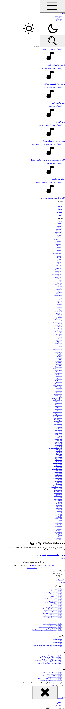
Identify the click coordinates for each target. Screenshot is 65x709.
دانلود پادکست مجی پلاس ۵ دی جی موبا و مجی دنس (48, 660)
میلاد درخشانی (58, 518)
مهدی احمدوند (58, 503)
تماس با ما (59, 20)
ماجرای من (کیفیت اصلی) (48, 160)
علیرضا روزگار (58, 413)
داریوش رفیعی (58, 328)
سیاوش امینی (58, 373)
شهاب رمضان (58, 392)
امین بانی (59, 275)
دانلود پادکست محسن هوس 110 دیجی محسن (50, 663)
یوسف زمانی (58, 539)
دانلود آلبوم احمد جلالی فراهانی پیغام (52, 624)
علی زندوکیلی (58, 403)
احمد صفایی (59, 251)
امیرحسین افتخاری (57, 274)
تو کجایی (56, 65)
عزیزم (60, 122)
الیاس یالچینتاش (57, 257)
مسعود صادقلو (58, 496)
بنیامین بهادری (58, 289)
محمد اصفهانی (58, 476)
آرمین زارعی (58, 233)
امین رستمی (58, 277)
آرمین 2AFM (58, 232)
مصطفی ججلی (58, 499)
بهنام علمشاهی (58, 295)
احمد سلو (59, 250)
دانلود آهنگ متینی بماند (56, 605)
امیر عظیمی (58, 271)
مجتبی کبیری (58, 458)
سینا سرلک (59, 382)
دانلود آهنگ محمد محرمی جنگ (54, 607)
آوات (60, 238)
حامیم (60, 316)
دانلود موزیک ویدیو (57, 639)
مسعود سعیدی (58, 493)
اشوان (60, 254)
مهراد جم (59, 511)
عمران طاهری (58, 421)
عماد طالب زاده (58, 419)
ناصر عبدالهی (58, 526)
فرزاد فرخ (59, 427)
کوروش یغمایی (58, 443)
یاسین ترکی (59, 538)
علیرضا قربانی (58, 418)
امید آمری (59, 260)
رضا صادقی (59, 340)
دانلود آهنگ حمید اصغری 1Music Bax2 (52, 592)
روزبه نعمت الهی (57, 349)
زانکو (60, 350)
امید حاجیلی (59, 263)
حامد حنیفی (59, 313)
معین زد (60, 502)
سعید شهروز (58, 361)
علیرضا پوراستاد (57, 412)
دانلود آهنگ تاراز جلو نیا (56, 604)
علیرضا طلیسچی (57, 415)
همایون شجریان (58, 532)
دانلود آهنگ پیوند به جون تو (55, 589)
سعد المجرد (59, 358)
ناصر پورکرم (58, 523)
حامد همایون (58, 314)
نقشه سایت (59, 19)
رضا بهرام (59, 337)
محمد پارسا (33, 565)
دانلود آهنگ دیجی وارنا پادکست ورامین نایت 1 (50, 658)
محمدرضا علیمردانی (56, 487)
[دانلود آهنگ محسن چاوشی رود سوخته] (32, 74)
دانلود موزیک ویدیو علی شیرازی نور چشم (51, 646)
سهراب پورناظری (57, 368)
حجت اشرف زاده (57, 317)
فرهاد (60, 431)
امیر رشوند (59, 268)
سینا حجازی (59, 379)
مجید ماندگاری (58, 466)
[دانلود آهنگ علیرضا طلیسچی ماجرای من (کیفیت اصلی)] (32, 150)
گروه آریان (59, 446)
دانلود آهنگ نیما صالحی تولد (55, 596)
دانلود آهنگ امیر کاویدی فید (55, 593)
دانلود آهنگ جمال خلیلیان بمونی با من (52, 613)
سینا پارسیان (58, 377)
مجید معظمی (58, 467)
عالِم (60, 397)
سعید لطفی (59, 364)
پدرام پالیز (59, 301)
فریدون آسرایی (58, 434)
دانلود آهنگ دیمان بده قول (55, 614)
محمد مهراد (59, 484)
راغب (60, 332)
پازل (61, 296)
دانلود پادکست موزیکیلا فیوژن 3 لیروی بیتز (51, 661)
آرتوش (60, 223)
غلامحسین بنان (58, 424)
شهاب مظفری (58, 394)
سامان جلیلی (58, 356)
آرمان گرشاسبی (57, 230)
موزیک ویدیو (59, 204)
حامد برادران (58, 311)
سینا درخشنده (58, 380)
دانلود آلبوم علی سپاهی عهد (55, 628)
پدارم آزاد (59, 299)
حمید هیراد (59, 326)
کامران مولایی (58, 439)
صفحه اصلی (58, 16)
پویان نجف (59, 307)
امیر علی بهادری (57, 272)
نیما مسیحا (59, 530)
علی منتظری (58, 409)
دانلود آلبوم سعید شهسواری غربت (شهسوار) (50, 627)
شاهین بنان (59, 388)
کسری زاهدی (58, 442)
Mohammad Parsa (32, 568)
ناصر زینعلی (59, 524)
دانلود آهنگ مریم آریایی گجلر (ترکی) (52, 608)
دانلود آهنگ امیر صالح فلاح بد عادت (53, 617)
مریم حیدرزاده (58, 491)
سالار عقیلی (58, 353)
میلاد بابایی (59, 517)
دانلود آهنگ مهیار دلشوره (55, 590)
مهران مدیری (58, 512)
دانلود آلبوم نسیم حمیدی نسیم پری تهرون (51, 680)
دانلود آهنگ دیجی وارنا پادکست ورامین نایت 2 (50, 657)
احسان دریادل (58, 244)
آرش (60, 224)
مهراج (60, 520)
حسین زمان (59, 320)
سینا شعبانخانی (58, 383)
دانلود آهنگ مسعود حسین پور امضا (53, 601)
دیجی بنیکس (58, 331)
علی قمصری (58, 406)
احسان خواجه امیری (56, 242)
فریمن (60, 436)
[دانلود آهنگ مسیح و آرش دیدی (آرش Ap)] (32, 131)
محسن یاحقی (58, 473)
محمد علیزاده (58, 481)
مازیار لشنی (58, 451)
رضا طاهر (59, 341)
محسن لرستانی (58, 472)
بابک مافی (59, 286)
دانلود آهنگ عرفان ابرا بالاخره (54, 595)
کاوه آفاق (59, 440)
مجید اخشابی (58, 460)
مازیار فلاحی (58, 449)
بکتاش (60, 287)
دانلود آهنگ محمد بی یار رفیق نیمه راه (52, 598)
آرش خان (59, 227)
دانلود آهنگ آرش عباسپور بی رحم (53, 611)
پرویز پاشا (59, 304)
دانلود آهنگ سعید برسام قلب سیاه (53, 610)
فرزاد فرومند (58, 430)
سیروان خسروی (57, 374)
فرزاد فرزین (58, 428)
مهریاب (60, 514)
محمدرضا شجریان (57, 485)
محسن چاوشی (58, 470)
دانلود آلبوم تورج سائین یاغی (54, 625)
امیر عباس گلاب (57, 269)
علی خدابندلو (58, 401)
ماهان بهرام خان (57, 455)
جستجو (47, 708)
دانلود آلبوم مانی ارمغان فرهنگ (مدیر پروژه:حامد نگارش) (47, 630)
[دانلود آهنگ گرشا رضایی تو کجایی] (32, 55)
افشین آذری (59, 256)
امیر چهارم (59, 266)
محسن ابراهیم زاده (57, 469)
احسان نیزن (59, 247)
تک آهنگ (60, 17)
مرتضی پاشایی (58, 490)
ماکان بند (59, 452)
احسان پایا (59, 241)
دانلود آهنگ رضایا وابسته (55, 599)
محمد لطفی (59, 482)
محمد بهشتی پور (57, 478)
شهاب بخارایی (58, 391)
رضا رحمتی (59, 338)
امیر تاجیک (59, 265)
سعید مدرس (58, 365)
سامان (60, 355)
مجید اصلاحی (58, 461)
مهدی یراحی (58, 508)
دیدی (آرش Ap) (53, 141)
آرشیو (60, 215)
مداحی (60, 206)
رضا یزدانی (59, 344)
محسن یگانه (58, 475)
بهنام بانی (59, 292)
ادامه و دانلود (59, 580)
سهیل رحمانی (58, 370)
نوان (61, 527)
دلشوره (57, 103)
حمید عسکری (58, 325)
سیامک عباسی (58, 371)
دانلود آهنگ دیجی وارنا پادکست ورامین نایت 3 (50, 655)
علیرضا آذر (59, 410)
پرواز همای (59, 302)
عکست (58, 179)
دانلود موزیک (51, 685)
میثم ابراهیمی (58, 515)
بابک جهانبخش (58, 284)
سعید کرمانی (58, 362)
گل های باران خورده (51, 198)
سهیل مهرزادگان (57, 385)
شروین (60, 389)
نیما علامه (59, 529)
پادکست (60, 210)
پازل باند (60, 298)
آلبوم (60, 213)
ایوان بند (60, 281)
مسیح (60, 497)
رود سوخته (54, 84)
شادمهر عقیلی (58, 386)
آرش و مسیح (58, 229)
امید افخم (59, 262)
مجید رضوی (59, 464)
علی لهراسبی (58, 407)
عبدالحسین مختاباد (57, 398)
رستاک (60, 335)
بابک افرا (59, 283)
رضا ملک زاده (58, 343)
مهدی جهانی (58, 505)
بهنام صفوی (59, 293)
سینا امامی (59, 376)
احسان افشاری (58, 239)
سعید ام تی (59, 359)
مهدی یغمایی (58, 509)
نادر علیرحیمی (58, 521)
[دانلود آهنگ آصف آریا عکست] (32, 169)
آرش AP (59, 226)
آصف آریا (59, 236)
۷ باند (60, 221)
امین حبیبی (59, 278)
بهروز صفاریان (58, 290)
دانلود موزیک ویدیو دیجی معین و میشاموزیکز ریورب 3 (48, 645)
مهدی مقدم (59, 506)
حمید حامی (59, 323)
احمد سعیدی (58, 248)
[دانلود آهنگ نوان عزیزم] (32, 112)
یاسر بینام (59, 536)
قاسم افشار (58, 437)
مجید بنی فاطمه (57, 463)
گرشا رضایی (58, 445)
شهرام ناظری (58, 395)
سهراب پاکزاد (58, 367)
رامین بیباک (59, 334)
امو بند (60, 259)
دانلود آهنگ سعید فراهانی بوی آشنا (53, 602)
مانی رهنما (59, 454)
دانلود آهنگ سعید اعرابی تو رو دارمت (52, 616)
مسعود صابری (58, 494)
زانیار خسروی (58, 352)
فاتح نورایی (59, 425)
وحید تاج (60, 535)
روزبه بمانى (59, 347)
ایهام (60, 280)
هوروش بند (59, 533)
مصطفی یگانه (58, 500)
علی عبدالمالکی (58, 404)
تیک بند (60, 308)
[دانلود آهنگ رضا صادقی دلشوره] (32, 93)
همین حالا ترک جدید (49, 565)
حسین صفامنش (57, 322)
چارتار (60, 310)
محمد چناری (58, 479)
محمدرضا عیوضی (57, 488)
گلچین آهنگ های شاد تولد (55, 448)
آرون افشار (59, 235)
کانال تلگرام (61, 582)
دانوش (60, 329)
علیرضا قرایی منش (57, 416)
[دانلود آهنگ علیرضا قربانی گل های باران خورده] (32, 188)
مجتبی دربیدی (58, 457)
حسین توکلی (58, 319)
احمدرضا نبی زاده (57, 253)
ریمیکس (59, 207)
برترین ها (59, 212)
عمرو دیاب (59, 422)
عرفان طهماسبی (57, 400)
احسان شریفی (58, 245)
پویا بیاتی (59, 305)
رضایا (60, 346)
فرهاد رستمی (58, 433)
